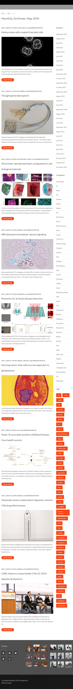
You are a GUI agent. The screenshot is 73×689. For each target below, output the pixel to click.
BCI (19, 91)
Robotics (59, 332)
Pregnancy (59, 319)
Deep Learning (61, 243)
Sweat (60, 581)
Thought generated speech (15, 95)
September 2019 (61, 92)
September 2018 (61, 109)
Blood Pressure (61, 226)
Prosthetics (60, 323)
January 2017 (60, 163)
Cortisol (60, 458)
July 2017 (59, 136)
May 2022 (59, 65)
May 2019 (59, 105)
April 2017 (59, 149)
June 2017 (59, 140)
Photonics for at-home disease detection (22, 298)
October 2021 (61, 78)
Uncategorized (61, 368)
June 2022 (59, 61)
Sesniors (60, 572)
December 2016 (61, 167)
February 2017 (61, 158)
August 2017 (60, 132)
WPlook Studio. (6, 683)
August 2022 (60, 52)
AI (18, 430)
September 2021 (61, 83)
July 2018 (59, 118)
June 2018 (59, 123)
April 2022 (59, 70)
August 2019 (60, 96)
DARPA (60, 468)
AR (57, 195)
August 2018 (60, 114)
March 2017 (60, 154)
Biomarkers (60, 217)
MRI (57, 297)
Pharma (58, 314)
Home (3, 13)
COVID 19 (59, 239)
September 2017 (61, 127)
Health (58, 283)
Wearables (59, 381)
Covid (59, 463)
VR (57, 376)
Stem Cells (22, 28)
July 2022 (59, 56)
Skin (57, 345)
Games (58, 274)
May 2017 (59, 145)
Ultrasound (59, 363)
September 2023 (61, 34)
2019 (8, 13)
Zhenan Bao (61, 605)
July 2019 (59, 101)
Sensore (60, 562)
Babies (58, 208)
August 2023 (60, 39)
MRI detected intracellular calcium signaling (23, 234)
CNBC (60, 453)
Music (58, 301)
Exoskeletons (60, 266)
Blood (58, 221)
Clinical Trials (62, 448)
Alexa (58, 190)
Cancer (25, 361)
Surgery (58, 359)
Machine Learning (62, 292)
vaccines (60, 591)
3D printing (22, 159)
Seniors (58, 336)
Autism (58, 204)
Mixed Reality (62, 518)
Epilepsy (59, 261)
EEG (57, 257)
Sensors (21, 294)
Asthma (58, 199)
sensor (60, 557)
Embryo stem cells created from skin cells (22, 32)
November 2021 (61, 74)
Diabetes (59, 248)
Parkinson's (60, 310)
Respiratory (60, 328)
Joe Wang (61, 507)
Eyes (57, 270)
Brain (23, 91)
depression (61, 473)
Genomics (59, 279)
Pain (57, 305)
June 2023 (59, 47)
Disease (58, 252)
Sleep (58, 350)
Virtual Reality (60, 372)
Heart (29, 159)
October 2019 (61, 87)
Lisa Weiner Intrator (35, 28)
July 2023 (59, 43)
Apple (60, 400)
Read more (7, 80)
